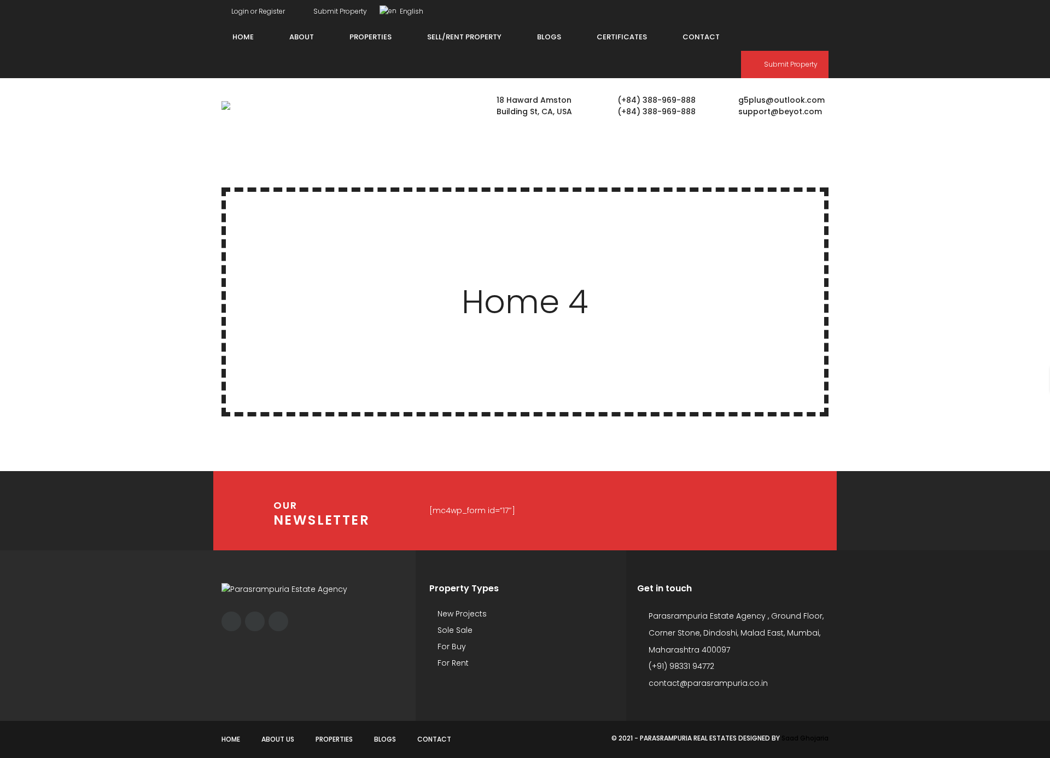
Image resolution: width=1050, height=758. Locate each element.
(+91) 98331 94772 (681, 666)
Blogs (385, 739)
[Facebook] (784, 9)
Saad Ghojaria (805, 738)
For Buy (450, 646)
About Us (277, 739)
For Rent (452, 662)
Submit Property (339, 11)
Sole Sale (453, 630)
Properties (334, 739)
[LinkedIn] (826, 9)
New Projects (461, 613)
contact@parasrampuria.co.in (708, 683)
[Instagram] (805, 9)
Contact (434, 739)
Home (230, 739)
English (410, 11)
